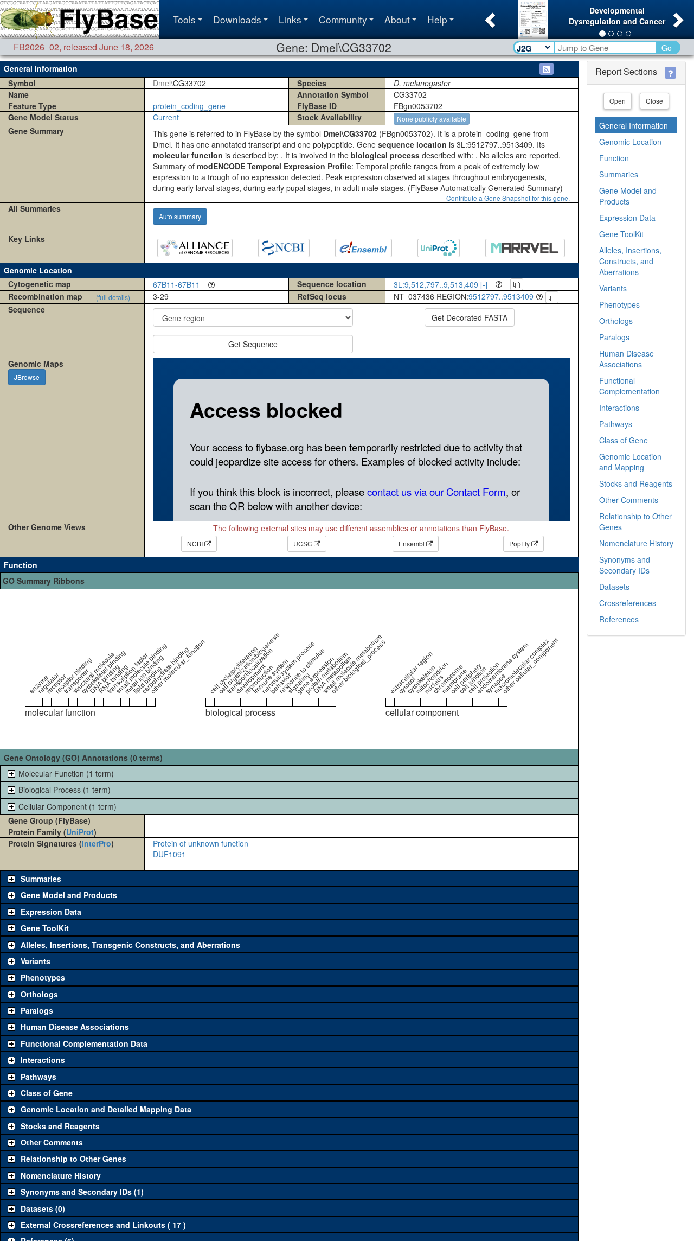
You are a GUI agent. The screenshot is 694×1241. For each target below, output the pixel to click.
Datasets (614, 586)
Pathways (615, 423)
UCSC (303, 543)
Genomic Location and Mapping (630, 462)
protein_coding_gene (189, 105)
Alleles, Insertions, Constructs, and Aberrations (630, 261)
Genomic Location (630, 141)
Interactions (619, 407)
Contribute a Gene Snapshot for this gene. (508, 197)
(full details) (113, 297)
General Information (633, 125)
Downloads (237, 19)
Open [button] (617, 100)
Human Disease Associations (626, 359)
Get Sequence (253, 344)
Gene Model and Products (628, 196)
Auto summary (180, 216)
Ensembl (412, 543)
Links (290, 19)
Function (614, 157)
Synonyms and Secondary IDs (624, 565)
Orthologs (616, 320)
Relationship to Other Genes (635, 521)
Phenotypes (619, 304)
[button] (488, 17)
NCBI (195, 543)
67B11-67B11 (176, 284)
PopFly (520, 543)
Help (437, 19)
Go (666, 47)
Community (343, 19)
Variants (613, 288)
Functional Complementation (629, 386)
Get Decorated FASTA (469, 317)
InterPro (96, 843)
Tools (184, 19)
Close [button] (654, 100)
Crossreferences (627, 602)
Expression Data (627, 217)
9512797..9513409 (501, 296)
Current (166, 117)
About (397, 19)
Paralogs (614, 337)
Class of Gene (623, 440)
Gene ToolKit (621, 233)
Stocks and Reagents (635, 483)
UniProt (80, 831)
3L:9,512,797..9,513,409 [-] (440, 284)
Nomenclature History (636, 543)
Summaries (618, 174)
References (619, 619)
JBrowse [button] (27, 376)
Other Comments (628, 499)
